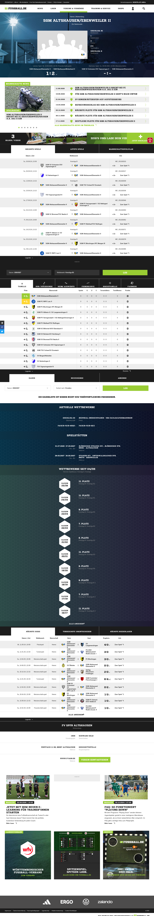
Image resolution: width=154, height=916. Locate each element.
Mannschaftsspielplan (121, 149)
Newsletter (66, 2)
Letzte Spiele (77, 149)
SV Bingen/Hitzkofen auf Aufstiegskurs (98, 99)
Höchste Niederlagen (121, 631)
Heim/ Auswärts (66, 286)
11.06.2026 (60, 88)
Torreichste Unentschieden (77, 631)
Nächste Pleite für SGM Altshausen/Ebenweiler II (104, 110)
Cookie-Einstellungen (71, 910)
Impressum (8, 910)
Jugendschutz (45, 910)
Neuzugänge (77, 378)
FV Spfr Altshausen (77, 725)
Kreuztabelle (110, 286)
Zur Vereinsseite (77, 24)
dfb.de (16, 2)
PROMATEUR (9, 2)
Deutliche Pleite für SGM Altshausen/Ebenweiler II (105, 121)
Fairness (132, 286)
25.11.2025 (60, 115)
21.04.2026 (60, 99)
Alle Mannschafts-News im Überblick (74, 125)
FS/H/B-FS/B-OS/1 (87, 426)
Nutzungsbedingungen (33, 910)
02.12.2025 (60, 110)
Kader (32, 378)
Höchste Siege (33, 631)
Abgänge (122, 378)
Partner (50, 2)
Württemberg (80, 17)
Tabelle (22, 286)
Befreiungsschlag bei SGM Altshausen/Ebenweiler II (105, 105)
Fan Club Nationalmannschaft (38, 2)
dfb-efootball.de (24, 2)
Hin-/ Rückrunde (44, 286)
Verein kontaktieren (94, 760)
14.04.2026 (60, 105)
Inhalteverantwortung (57, 910)
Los (125, 273)
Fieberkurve (88, 286)
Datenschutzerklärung (19, 910)
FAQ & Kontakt (58, 2)
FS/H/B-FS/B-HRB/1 (66, 426)
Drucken (125, 371)
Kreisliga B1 (97, 31)
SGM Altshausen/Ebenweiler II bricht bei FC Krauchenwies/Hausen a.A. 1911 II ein (27, 116)
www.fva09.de (67, 758)
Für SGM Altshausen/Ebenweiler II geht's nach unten (106, 94)
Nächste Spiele (33, 149)
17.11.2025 (60, 121)
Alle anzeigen (76, 624)
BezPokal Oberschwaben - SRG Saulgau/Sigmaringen (105, 418)
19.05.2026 (60, 94)
